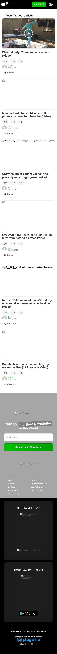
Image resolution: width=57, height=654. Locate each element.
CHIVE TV (35, 480)
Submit (11, 484)
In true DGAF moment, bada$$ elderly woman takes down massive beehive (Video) (27, 303)
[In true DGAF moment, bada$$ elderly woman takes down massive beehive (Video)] (28, 281)
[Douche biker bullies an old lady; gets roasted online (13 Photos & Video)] (28, 345)
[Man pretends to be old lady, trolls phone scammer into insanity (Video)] (28, 94)
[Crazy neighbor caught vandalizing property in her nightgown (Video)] (28, 155)
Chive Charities (37, 490)
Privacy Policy (13, 493)
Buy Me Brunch (37, 487)
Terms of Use (13, 490)
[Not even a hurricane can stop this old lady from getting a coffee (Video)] (28, 216)
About (10, 480)
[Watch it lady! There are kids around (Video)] (28, 33)
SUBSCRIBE (39, 4)
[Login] (51, 4)
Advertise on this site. (28, 644)
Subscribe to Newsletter (28, 447)
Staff (10, 66)
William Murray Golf (39, 484)
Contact (11, 487)
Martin (10, 378)
